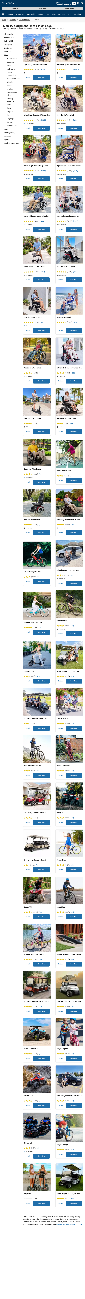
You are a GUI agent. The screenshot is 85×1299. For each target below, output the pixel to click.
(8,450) (76, 70)
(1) (38, 577)
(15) (38, 771)
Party (48, 14)
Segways (10, 118)
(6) (72, 676)
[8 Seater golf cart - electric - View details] (37, 843)
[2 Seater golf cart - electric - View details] (37, 796)
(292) (75, 272)
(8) (72, 626)
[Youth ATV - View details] (37, 1079)
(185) (75, 322)
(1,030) (75, 171)
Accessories (9, 37)
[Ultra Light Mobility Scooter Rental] (69, 200)
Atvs (8, 115)
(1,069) (75, 221)
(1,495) (75, 120)
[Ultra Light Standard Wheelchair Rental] (37, 98)
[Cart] (82, 3)
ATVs (69, 14)
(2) (72, 723)
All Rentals (8, 34)
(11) (72, 912)
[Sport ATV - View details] (37, 890)
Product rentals (24, 20)
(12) (40, 959)
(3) (72, 959)
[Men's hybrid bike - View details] (69, 454)
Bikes (54, 14)
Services (7, 136)
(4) (71, 476)
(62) (40, 373)
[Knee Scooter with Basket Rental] (37, 250)
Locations (42, 8)
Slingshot (10, 82)
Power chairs (12, 125)
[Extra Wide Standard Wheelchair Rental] (37, 200)
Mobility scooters (10, 99)
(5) (38, 676)
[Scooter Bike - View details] (37, 655)
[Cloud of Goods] (9, 3)
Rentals (15, 8)
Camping (77, 14)
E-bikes (10, 89)
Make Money (69, 8)
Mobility (36, 20)
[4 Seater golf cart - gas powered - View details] (69, 1177)
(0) (40, 1199)
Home (4, 20)
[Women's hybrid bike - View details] (37, 555)
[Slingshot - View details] (37, 1126)
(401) (42, 221)
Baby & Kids (31, 14)
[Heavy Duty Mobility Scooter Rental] (69, 48)
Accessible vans (13, 78)
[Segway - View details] (37, 1177)
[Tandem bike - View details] (69, 702)
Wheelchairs (20, 14)
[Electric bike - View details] (69, 604)
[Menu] (3, 14)
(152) (42, 322)
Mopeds (10, 111)
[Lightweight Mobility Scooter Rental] (37, 48)
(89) (73, 373)
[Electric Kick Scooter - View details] (37, 402)
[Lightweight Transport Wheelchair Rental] (69, 149)
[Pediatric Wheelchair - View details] (37, 351)
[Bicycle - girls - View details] (69, 1032)
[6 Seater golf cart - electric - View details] (37, 702)
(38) (40, 423)
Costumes (8, 48)
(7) (40, 1101)
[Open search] (78, 3)
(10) (40, 912)
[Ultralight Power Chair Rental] (37, 301)
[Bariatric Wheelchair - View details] (37, 452)
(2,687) (43, 120)
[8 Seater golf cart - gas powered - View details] (37, 985)
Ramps (10, 122)
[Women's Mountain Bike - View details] (37, 938)
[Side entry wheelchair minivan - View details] (69, 1079)
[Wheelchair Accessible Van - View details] (69, 553)
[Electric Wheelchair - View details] (37, 503)
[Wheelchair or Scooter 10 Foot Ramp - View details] (69, 938)
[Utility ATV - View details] (69, 796)
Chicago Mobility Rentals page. (69, 1224)
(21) (71, 575)
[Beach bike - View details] (69, 843)
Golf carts (11, 69)
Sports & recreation (11, 73)
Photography (9, 132)
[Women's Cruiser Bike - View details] (37, 606)
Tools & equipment (11, 143)
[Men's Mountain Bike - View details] (37, 749)
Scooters (10, 14)
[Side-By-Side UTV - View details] (37, 1032)
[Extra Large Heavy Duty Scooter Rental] (37, 149)
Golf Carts (61, 14)
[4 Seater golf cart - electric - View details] (69, 655)
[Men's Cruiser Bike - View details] (69, 749)
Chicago (13, 20)
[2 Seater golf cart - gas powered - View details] (69, 985)
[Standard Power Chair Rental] (69, 250)
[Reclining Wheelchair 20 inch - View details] (69, 503)
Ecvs (9, 104)
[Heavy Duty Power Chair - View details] (69, 402)
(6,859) (43, 70)
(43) (71, 423)
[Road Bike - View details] (69, 890)
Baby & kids (8, 41)
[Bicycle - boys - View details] (69, 1128)
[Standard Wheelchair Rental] (69, 98)
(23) (40, 525)
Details (28, 77)
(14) (72, 525)
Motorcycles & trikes (13, 93)
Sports (7, 139)
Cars (9, 108)
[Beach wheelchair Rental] (69, 301)
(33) (40, 474)
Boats (9, 85)
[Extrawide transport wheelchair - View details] (69, 351)
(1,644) (43, 171)
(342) (42, 272)
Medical (40, 14)
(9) (72, 771)
